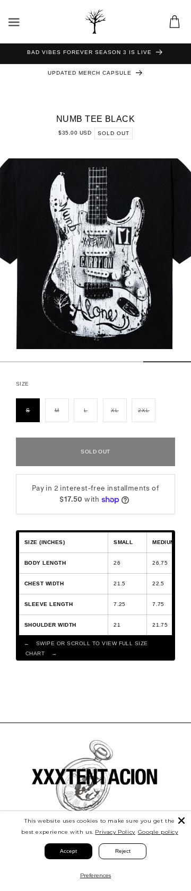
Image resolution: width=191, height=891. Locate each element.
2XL (146, 414)
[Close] (181, 820)
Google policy (158, 831)
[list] (95, 253)
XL (119, 414)
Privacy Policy (115, 831)
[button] (13, 21)
